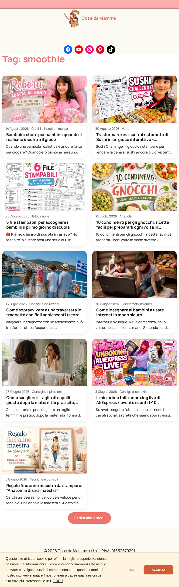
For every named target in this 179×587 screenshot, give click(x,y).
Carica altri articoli (89, 518)
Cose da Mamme (99, 18)
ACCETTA (158, 569)
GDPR (58, 581)
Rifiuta (129, 569)
